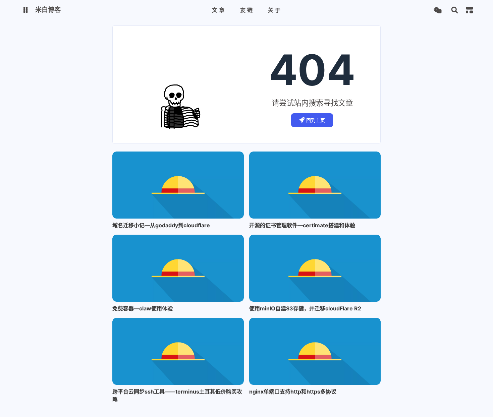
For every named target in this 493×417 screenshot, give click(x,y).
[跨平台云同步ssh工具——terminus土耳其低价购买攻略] (178, 351)
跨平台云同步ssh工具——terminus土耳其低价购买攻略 (177, 395)
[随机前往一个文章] (437, 10)
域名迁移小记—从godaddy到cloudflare (161, 225)
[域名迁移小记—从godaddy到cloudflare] (178, 185)
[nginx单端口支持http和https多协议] (315, 351)
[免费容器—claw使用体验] (178, 268)
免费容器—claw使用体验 (142, 308)
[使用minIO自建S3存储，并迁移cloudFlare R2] (315, 268)
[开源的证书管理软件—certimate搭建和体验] (315, 185)
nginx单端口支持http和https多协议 (292, 391)
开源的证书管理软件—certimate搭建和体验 (302, 225)
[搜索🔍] (454, 10)
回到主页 (315, 120)
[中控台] (469, 10)
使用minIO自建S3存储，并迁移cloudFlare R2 (305, 308)
